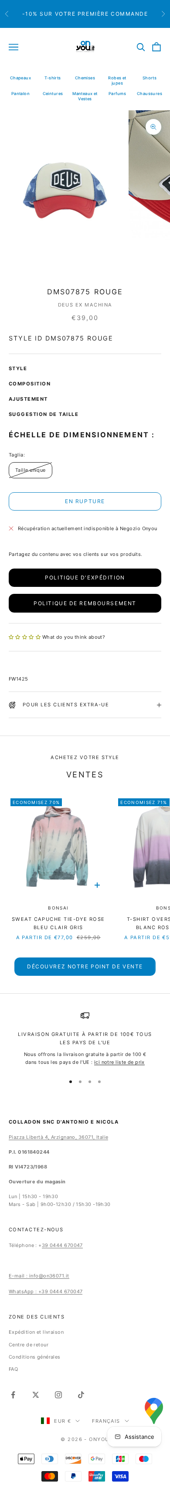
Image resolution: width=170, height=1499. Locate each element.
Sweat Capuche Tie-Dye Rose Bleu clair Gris (58, 923)
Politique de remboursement (85, 603)
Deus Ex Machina (85, 305)
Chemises (85, 77)
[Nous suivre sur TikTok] (81, 1394)
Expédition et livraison (36, 1332)
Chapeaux (20, 77)
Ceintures (53, 93)
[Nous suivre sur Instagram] (58, 1394)
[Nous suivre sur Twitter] (35, 1394)
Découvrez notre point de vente (85, 966)
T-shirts (52, 77)
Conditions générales (35, 1357)
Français (106, 1421)
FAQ (13, 1369)
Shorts (150, 77)
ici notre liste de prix (119, 1062)
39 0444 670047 (62, 1245)
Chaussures (149, 93)
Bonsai (58, 907)
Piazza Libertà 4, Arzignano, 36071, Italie (58, 1137)
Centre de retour (28, 1345)
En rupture (85, 501)
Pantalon (20, 93)
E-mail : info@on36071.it (39, 1276)
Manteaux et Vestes (85, 96)
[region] (85, 1038)
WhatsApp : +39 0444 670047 (45, 1291)
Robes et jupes (117, 80)
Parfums (117, 93)
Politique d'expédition (85, 577)
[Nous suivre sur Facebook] (13, 1394)
